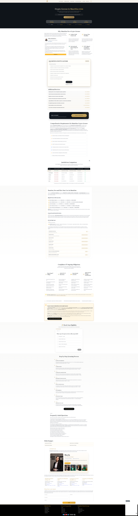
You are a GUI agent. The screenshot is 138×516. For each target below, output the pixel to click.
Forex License (46, 510)
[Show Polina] (84, 468)
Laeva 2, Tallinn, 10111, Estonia (51, 485)
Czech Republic (51, 172)
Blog (78, 507)
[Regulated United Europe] (47, 1)
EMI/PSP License (47, 511)
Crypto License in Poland (73, 445)
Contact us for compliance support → (61, 295)
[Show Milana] (79, 468)
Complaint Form (80, 511)
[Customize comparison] (89, 160)
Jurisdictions (46, 512)
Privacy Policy (63, 511)
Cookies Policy (63, 510)
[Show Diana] (73, 468)
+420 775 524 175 (74, 483)
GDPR (62, 507)
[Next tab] (93, 301)
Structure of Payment (64, 512)
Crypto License (47, 507)
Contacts (79, 512)
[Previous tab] (45, 301)
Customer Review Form (81, 510)
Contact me (55, 54)
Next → (79, 349)
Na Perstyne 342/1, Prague (75, 485)
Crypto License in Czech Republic (74, 443)
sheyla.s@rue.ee (67, 463)
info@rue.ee (48, 484)
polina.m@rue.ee (50, 41)
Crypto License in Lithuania (48, 445)
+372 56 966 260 (49, 483)
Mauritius (50, 170)
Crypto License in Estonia (48, 443)
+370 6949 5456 (61, 483)
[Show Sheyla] (67, 468)
